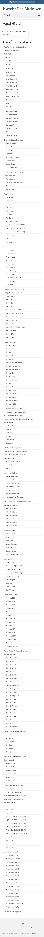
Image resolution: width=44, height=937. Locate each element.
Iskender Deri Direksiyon (22, 9)
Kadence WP (34, 933)
